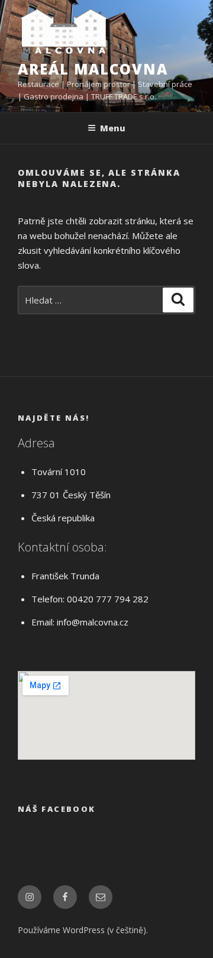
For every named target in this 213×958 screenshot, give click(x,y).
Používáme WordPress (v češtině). (83, 930)
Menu (112, 128)
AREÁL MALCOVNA (93, 69)
